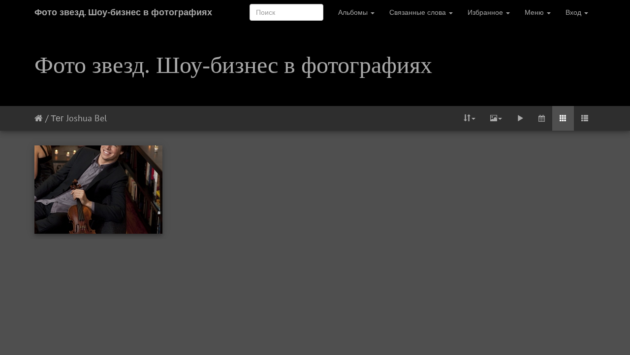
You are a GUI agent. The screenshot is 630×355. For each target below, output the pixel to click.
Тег (57, 118)
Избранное (486, 12)
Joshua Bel (86, 118)
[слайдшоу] (520, 118)
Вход (574, 12)
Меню (535, 12)
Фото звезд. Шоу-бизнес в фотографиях (123, 12)
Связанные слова (418, 12)
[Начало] (38, 118)
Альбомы (354, 12)
